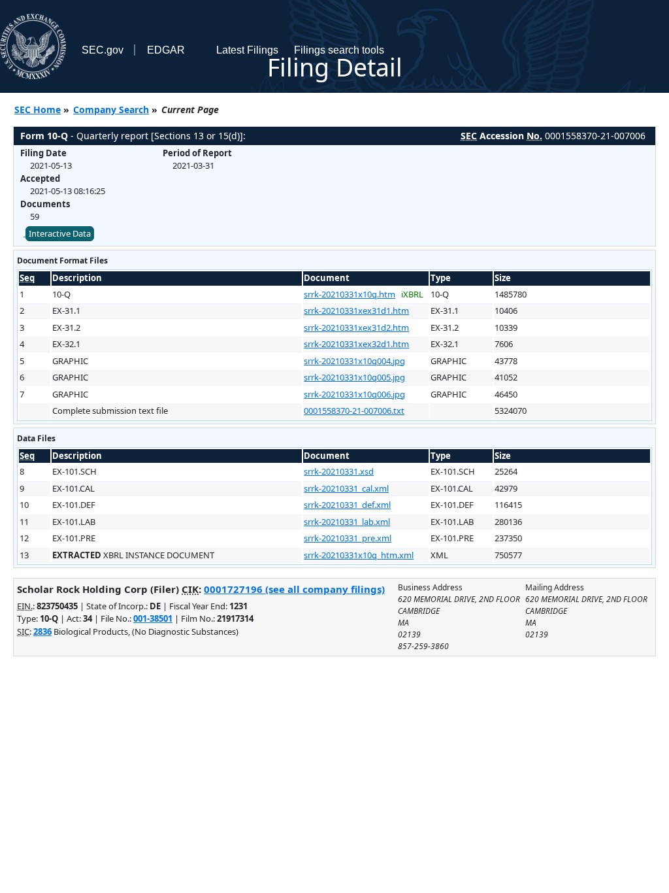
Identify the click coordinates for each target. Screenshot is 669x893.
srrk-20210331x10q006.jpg (354, 394)
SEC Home (37, 109)
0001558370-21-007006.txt (354, 410)
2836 (42, 631)
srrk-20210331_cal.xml (346, 488)
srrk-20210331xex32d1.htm (356, 344)
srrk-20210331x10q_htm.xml (359, 555)
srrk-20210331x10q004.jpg (354, 361)
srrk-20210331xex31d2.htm (356, 327)
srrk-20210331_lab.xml (347, 522)
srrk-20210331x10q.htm (349, 294)
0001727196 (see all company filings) (294, 589)
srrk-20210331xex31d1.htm (356, 310)
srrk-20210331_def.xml (347, 505)
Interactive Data (60, 233)
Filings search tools (339, 50)
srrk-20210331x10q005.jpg (354, 377)
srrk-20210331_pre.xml (347, 538)
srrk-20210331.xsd (339, 471)
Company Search (111, 109)
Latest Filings (247, 50)
